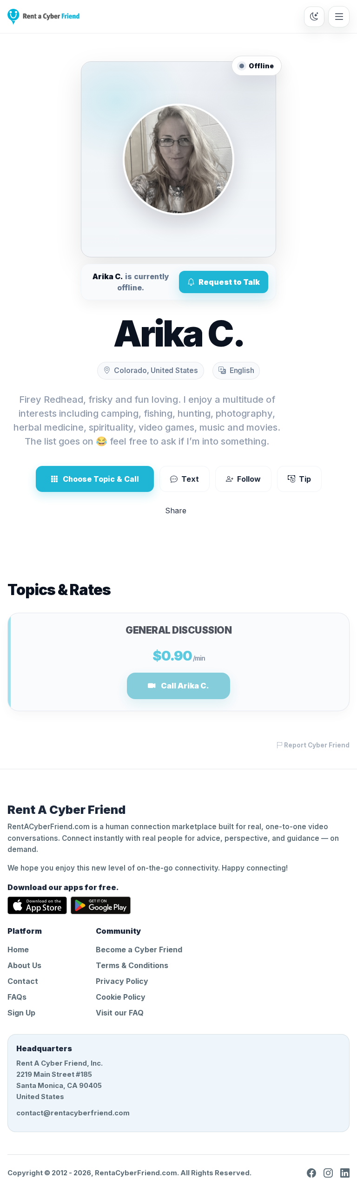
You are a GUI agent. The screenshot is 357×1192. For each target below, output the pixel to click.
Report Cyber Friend (316, 745)
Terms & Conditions (132, 965)
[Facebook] (311, 1173)
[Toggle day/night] (314, 17)
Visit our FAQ (120, 1012)
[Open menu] (339, 16)
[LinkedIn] (345, 1173)
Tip (305, 479)
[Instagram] (328, 1173)
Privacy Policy (122, 981)
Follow (249, 479)
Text (190, 479)
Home (18, 949)
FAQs (16, 997)
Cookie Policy (120, 997)
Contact (22, 981)
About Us (24, 965)
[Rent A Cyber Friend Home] (43, 17)
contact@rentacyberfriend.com (73, 1113)
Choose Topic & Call (101, 479)
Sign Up (21, 1012)
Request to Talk (229, 282)
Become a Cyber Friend (139, 949)
